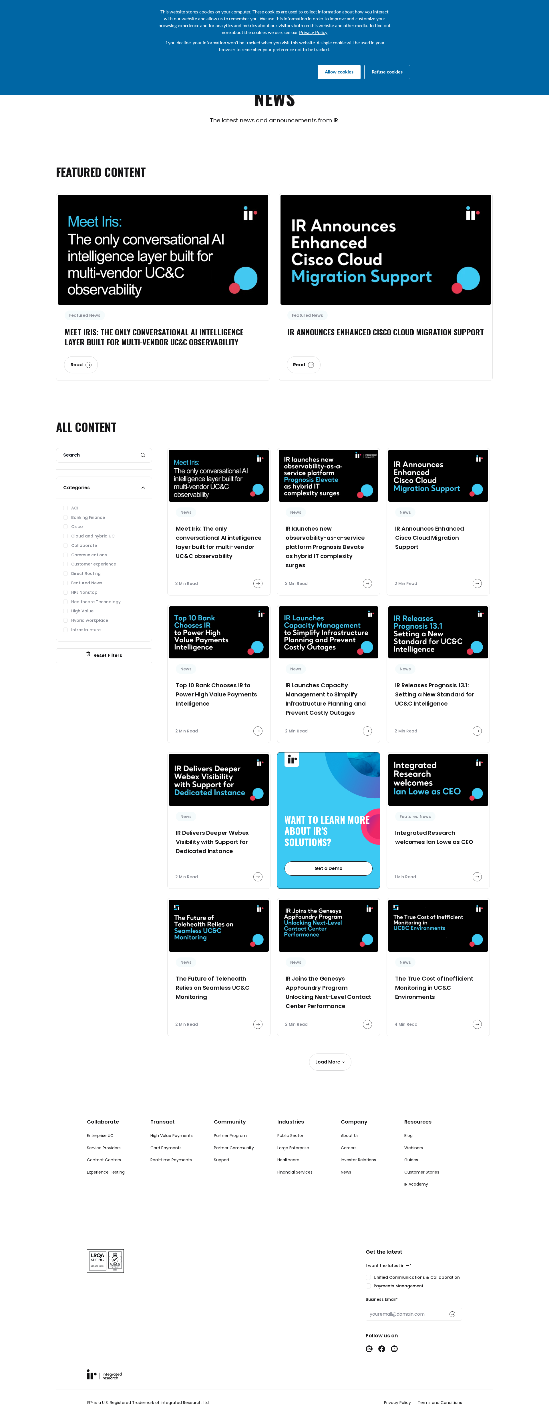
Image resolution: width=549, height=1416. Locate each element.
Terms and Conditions (440, 1402)
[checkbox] (414, 1281)
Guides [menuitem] (411, 1160)
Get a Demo (329, 868)
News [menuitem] (346, 1172)
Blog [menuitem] (408, 1135)
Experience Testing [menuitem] (106, 1172)
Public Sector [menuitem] (290, 1135)
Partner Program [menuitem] (230, 1135)
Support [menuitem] (222, 1160)
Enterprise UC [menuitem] (100, 1135)
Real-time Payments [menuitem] (171, 1160)
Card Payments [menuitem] (166, 1148)
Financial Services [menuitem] (295, 1172)
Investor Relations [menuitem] (358, 1160)
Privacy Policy (313, 32)
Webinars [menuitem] (413, 1148)
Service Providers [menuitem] (104, 1148)
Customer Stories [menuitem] (421, 1172)
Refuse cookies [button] (387, 72)
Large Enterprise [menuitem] (293, 1148)
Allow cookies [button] (339, 72)
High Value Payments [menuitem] (171, 1135)
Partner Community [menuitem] (234, 1148)
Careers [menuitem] (349, 1148)
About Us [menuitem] (350, 1135)
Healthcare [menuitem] (288, 1160)
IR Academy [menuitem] (416, 1184)
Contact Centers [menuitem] (104, 1160)
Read (77, 364)
